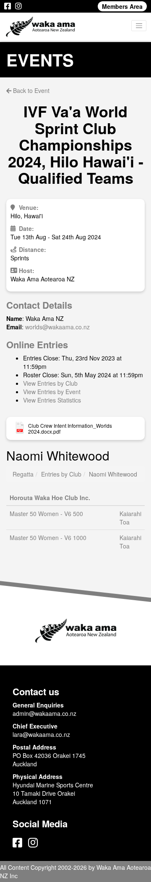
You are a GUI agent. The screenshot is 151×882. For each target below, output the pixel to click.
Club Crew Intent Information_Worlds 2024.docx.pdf (70, 428)
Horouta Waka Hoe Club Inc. (50, 497)
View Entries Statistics (52, 400)
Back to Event (30, 90)
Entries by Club (61, 474)
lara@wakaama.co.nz (41, 734)
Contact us (36, 691)
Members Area (122, 6)
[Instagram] (18, 6)
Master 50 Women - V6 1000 (48, 537)
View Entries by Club (50, 383)
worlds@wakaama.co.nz (57, 327)
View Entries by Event (52, 391)
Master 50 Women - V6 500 (46, 513)
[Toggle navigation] (138, 25)
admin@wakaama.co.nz (44, 713)
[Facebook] (7, 6)
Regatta (23, 474)
